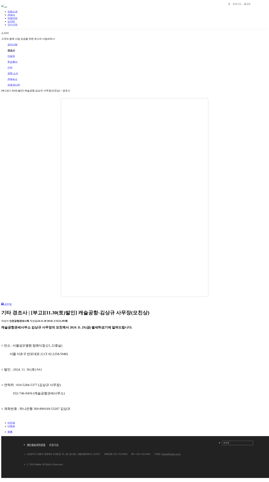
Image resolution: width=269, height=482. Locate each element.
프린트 (8, 304)
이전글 (11, 422)
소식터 (11, 21)
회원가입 (237, 4)
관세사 (11, 15)
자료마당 (12, 18)
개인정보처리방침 (36, 445)
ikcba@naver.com (171, 454)
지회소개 (12, 11)
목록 (9, 432)
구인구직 (12, 24)
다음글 (11, 426)
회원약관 (54, 445)
